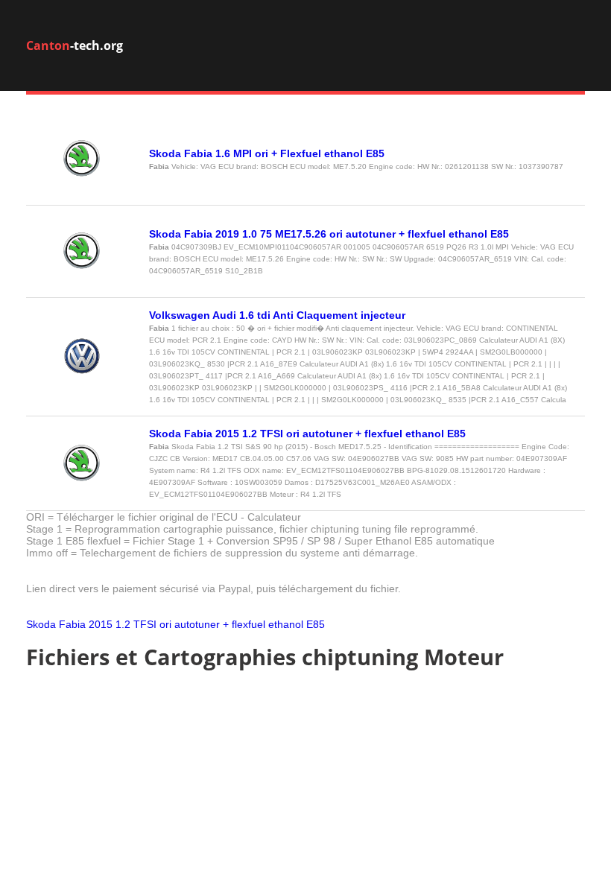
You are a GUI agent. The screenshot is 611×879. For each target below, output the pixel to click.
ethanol (285, 624)
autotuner (197, 624)
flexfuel (248, 624)
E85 (315, 624)
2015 (101, 624)
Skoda (41, 624)
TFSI (144, 624)
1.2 (122, 624)
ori (165, 624)
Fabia (72, 624)
